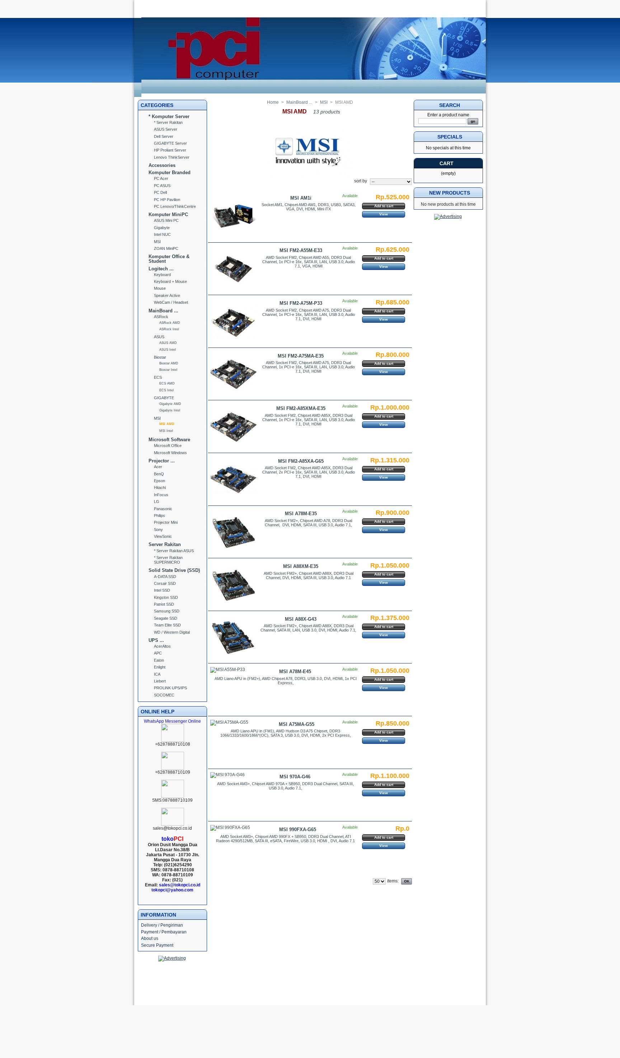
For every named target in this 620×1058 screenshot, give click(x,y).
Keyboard (162, 274)
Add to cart (383, 206)
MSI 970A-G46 (295, 776)
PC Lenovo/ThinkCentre (175, 206)
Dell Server (163, 136)
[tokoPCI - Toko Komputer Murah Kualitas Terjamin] (313, 95)
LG (156, 501)
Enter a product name (448, 114)
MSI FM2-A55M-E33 (301, 250)
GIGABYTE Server (170, 143)
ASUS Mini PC (166, 220)
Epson (159, 481)
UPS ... (156, 640)
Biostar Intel (168, 370)
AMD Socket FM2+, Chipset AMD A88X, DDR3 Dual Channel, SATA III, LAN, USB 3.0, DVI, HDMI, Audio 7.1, (308, 628)
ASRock (161, 316)
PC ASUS (162, 185)
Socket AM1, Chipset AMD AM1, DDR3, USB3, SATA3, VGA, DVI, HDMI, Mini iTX (309, 206)
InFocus (161, 495)
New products (449, 193)
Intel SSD (162, 590)
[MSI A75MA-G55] (229, 723)
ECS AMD (167, 383)
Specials (449, 137)
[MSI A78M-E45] (227, 670)
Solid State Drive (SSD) (174, 570)
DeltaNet (321, 983)
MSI (157, 241)
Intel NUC (162, 234)
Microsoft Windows (170, 453)
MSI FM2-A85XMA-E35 (300, 408)
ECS (158, 377)
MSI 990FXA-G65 (297, 829)
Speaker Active (167, 295)
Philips (159, 515)
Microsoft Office (168, 445)
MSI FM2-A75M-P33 (301, 303)
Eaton (159, 660)
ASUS (159, 337)
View (383, 214)
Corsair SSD (165, 583)
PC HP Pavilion (167, 199)
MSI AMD (166, 424)
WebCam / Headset (171, 302)
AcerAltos (162, 646)
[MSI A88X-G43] (233, 637)
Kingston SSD (166, 597)
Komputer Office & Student (169, 259)
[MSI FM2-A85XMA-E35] (233, 427)
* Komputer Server (169, 116)
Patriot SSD (164, 604)
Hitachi (160, 487)
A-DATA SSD (165, 576)
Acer (158, 467)
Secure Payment (157, 945)
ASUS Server (165, 129)
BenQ (159, 474)
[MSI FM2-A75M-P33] (233, 322)
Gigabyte (162, 227)
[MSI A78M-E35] (233, 532)
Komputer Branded (170, 172)
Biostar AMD (168, 363)
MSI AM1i (300, 198)
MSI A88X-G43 (300, 619)
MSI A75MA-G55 (296, 724)
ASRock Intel (169, 329)
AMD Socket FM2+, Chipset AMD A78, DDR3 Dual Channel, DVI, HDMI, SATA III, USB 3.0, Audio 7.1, (308, 522)
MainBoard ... (163, 310)
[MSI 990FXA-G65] (230, 828)
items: (393, 881)
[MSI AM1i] (233, 217)
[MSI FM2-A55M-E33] (233, 269)
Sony (158, 529)
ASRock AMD (169, 323)
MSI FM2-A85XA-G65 (301, 461)
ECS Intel (166, 390)
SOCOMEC (164, 695)
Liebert (160, 681)
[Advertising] (172, 958)
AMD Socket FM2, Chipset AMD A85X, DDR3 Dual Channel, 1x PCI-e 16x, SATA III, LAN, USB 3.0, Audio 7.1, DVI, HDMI (308, 419)
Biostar (160, 357)
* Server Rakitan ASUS (174, 551)
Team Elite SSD (167, 625)
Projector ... (162, 460)
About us (149, 938)
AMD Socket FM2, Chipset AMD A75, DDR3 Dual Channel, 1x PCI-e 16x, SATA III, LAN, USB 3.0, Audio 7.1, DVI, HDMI (308, 314)
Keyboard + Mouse (170, 281)
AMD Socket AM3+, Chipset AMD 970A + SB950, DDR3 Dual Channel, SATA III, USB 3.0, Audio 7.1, (285, 786)
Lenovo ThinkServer (171, 157)
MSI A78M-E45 (295, 671)
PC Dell (160, 192)
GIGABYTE (164, 398)
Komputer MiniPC (168, 214)
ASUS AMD (168, 343)
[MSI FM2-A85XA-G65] (233, 480)
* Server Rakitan (168, 122)
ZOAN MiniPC (166, 248)
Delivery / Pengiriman (162, 925)
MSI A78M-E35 (301, 513)
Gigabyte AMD (170, 404)
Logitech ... (161, 268)
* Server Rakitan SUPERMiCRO (168, 559)
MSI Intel (166, 431)
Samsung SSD (166, 611)
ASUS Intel (167, 349)
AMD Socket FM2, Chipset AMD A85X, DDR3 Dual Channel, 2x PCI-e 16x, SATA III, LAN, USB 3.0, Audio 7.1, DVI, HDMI (308, 472)
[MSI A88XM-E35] (233, 585)
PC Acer (161, 178)
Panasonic (163, 509)
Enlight (159, 667)
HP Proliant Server (170, 150)
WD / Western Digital (172, 632)
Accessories (162, 165)
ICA (157, 674)
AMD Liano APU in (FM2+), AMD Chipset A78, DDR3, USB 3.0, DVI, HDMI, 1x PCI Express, (286, 680)
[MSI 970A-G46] (227, 775)
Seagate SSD (165, 618)
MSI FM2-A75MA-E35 (301, 356)
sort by (360, 180)
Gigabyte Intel (169, 410)
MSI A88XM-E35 (300, 566)
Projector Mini (166, 522)
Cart (447, 163)
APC (158, 653)
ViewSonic (163, 536)
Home (273, 102)
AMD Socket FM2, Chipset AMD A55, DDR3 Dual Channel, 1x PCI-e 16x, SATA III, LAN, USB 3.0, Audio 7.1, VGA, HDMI (308, 261)
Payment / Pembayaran (164, 932)
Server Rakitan (165, 544)
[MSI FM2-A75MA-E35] (233, 374)
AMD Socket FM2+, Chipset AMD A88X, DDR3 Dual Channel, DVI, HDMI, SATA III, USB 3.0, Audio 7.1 (308, 575)
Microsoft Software (169, 439)
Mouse (160, 288)
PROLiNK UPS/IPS (170, 688)
